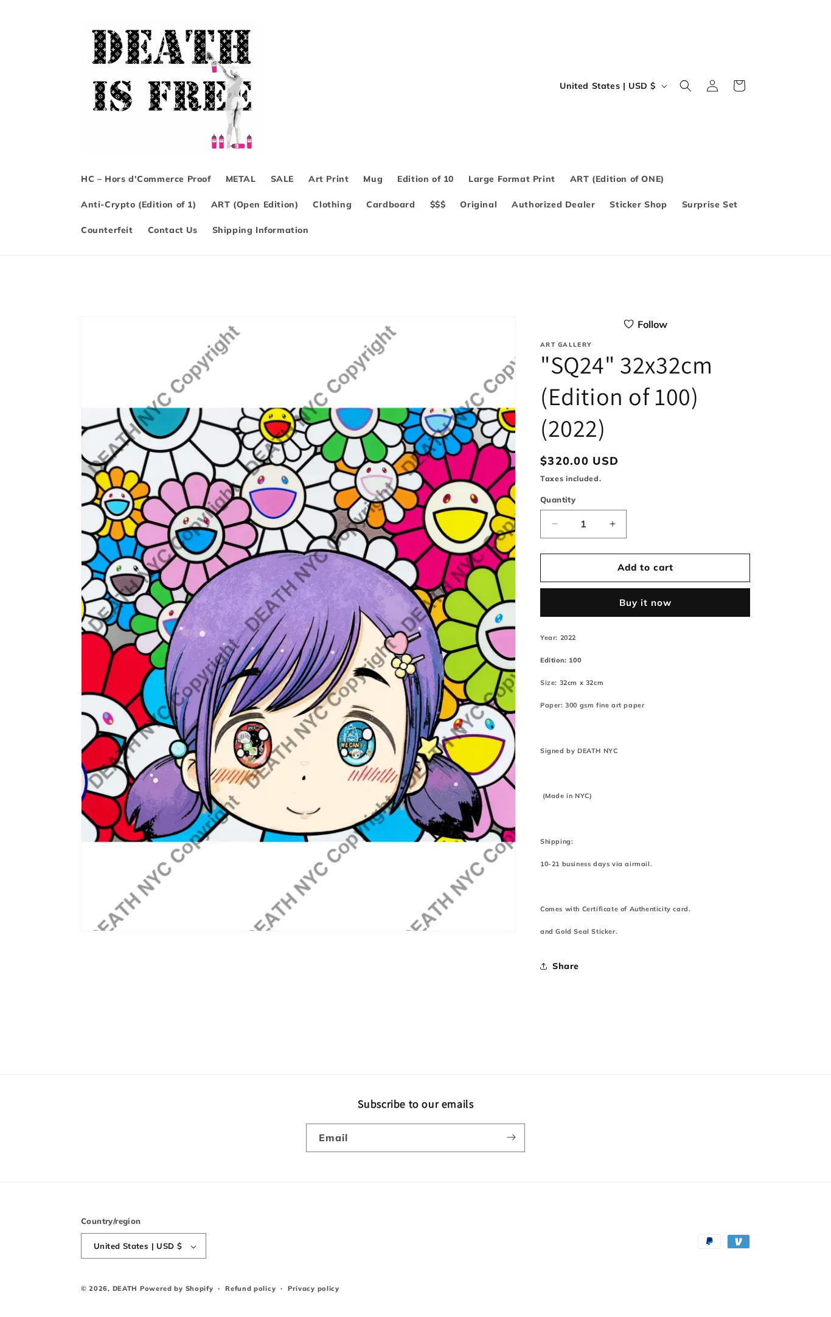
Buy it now (645, 602)
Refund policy (250, 1288)
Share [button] (565, 966)
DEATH (126, 1289)
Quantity (557, 499)
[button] (685, 85)
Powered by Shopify (177, 1289)
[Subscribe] (511, 1137)
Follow (652, 324)
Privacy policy (313, 1288)
